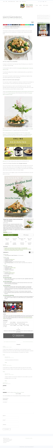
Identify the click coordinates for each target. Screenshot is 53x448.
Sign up (4, 161)
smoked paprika (12, 272)
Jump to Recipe (32, 22)
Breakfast (4, 18)
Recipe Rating (5, 398)
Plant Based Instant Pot (26, 5)
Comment (5, 402)
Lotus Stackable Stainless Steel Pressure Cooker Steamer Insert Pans (18, 91)
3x (32, 252)
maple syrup (12, 259)
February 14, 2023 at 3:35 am (9, 374)
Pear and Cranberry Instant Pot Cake (15, 134)
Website (4, 424)
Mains (8, 18)
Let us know (17, 336)
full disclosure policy (46, 18)
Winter (22, 18)
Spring (14, 18)
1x (29, 252)
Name (4, 415)
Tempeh (19, 18)
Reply (4, 354)
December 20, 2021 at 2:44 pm (9, 357)
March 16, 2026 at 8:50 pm (6, 383)
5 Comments (10, 15)
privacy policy (27, 438)
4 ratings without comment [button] (18, 392)
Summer (17, 18)
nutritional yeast (13, 267)
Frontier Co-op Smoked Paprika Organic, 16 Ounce (14, 250)
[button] (3, 232)
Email (4, 420)
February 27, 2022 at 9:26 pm (7, 365)
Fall (6, 18)
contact (31, 438)
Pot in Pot (11, 18)
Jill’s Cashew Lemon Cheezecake (12, 132)
